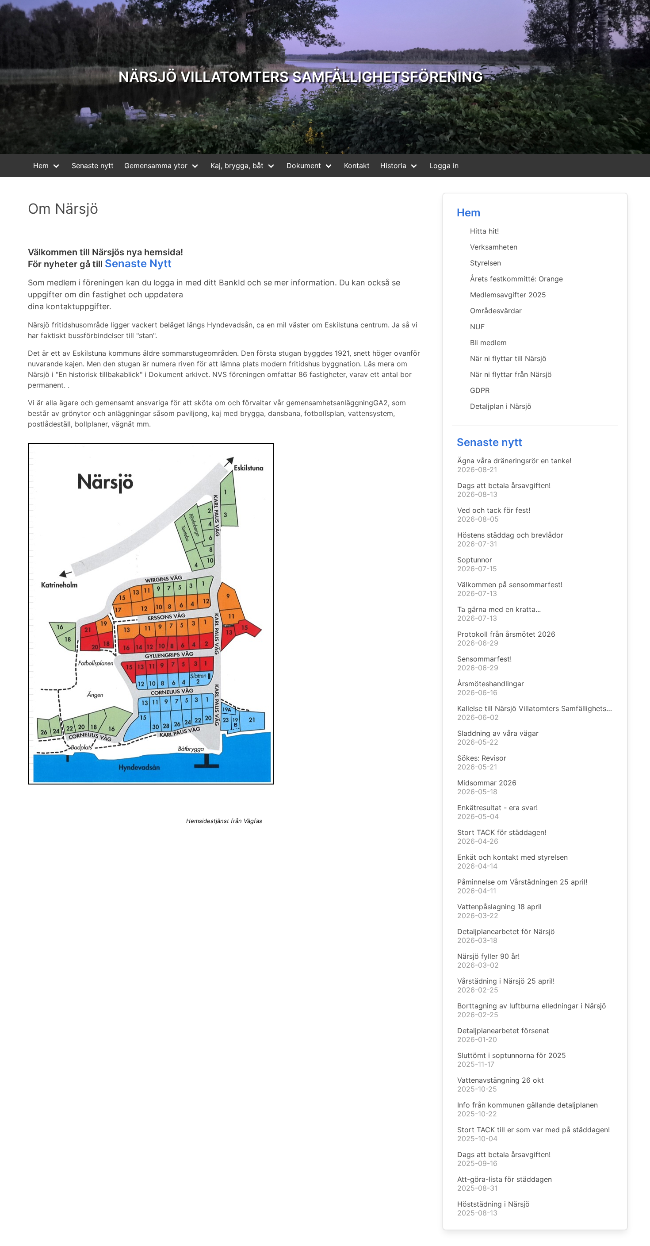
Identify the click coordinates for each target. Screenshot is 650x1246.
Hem (41, 165)
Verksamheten (493, 246)
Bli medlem (488, 342)
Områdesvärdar (496, 310)
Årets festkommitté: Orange (516, 278)
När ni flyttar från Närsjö (511, 374)
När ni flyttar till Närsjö (508, 358)
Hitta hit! (484, 231)
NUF (477, 326)
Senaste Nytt (138, 263)
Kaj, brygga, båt (237, 165)
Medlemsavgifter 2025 (508, 294)
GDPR (479, 390)
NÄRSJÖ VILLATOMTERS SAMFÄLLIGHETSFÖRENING (301, 76)
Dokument (304, 165)
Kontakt (357, 165)
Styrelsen (485, 262)
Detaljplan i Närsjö (500, 406)
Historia (393, 165)
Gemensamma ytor (155, 165)
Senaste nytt (93, 165)
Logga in (444, 165)
